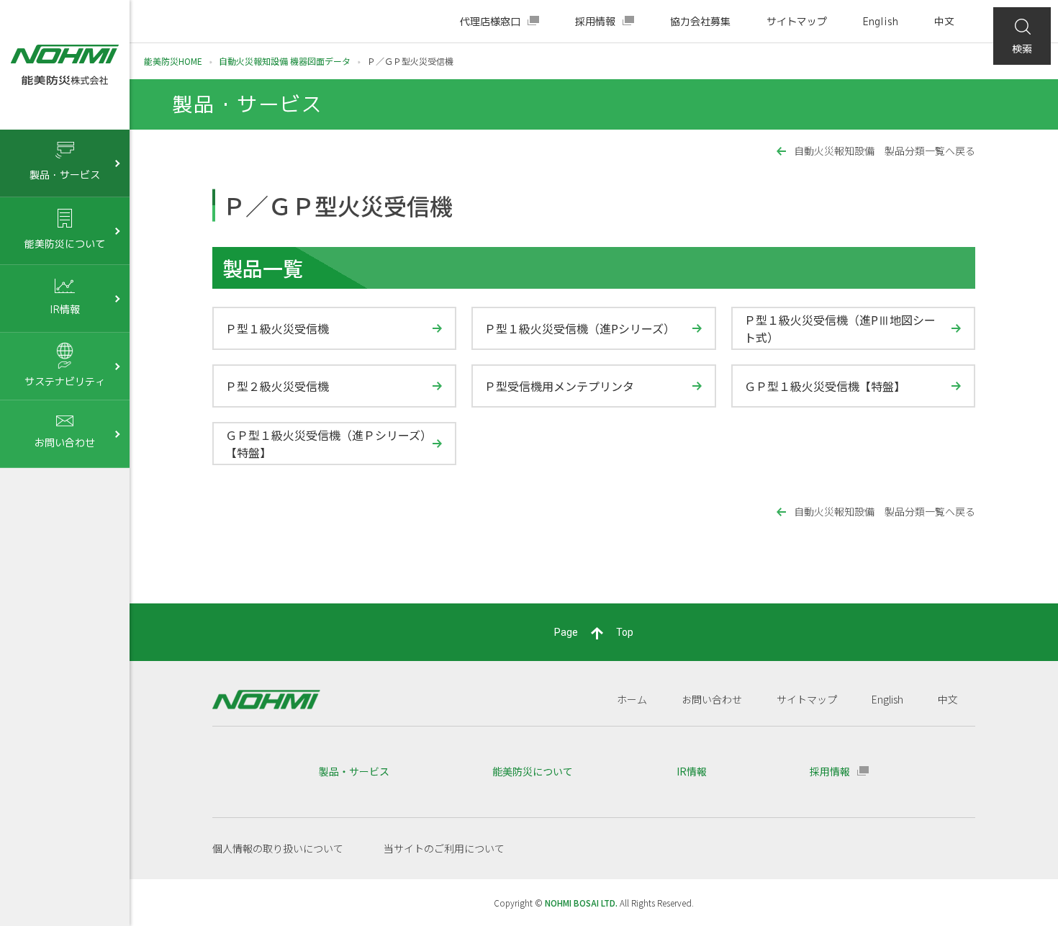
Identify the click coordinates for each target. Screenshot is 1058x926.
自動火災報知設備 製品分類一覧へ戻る (884, 151)
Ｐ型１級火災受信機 (277, 328)
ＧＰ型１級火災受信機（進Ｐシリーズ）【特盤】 (325, 443)
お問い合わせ (712, 699)
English (880, 21)
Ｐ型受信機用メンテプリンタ (559, 386)
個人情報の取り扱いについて (277, 848)
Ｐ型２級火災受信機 (277, 386)
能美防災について (532, 771)
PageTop (593, 632)
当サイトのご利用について (444, 848)
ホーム (632, 699)
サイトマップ (797, 21)
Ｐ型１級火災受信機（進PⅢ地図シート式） (840, 328)
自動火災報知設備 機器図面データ (285, 61)
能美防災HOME (173, 61)
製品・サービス (354, 771)
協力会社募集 (700, 21)
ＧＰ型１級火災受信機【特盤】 (824, 386)
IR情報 (692, 771)
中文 (944, 21)
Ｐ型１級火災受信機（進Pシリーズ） (579, 328)
